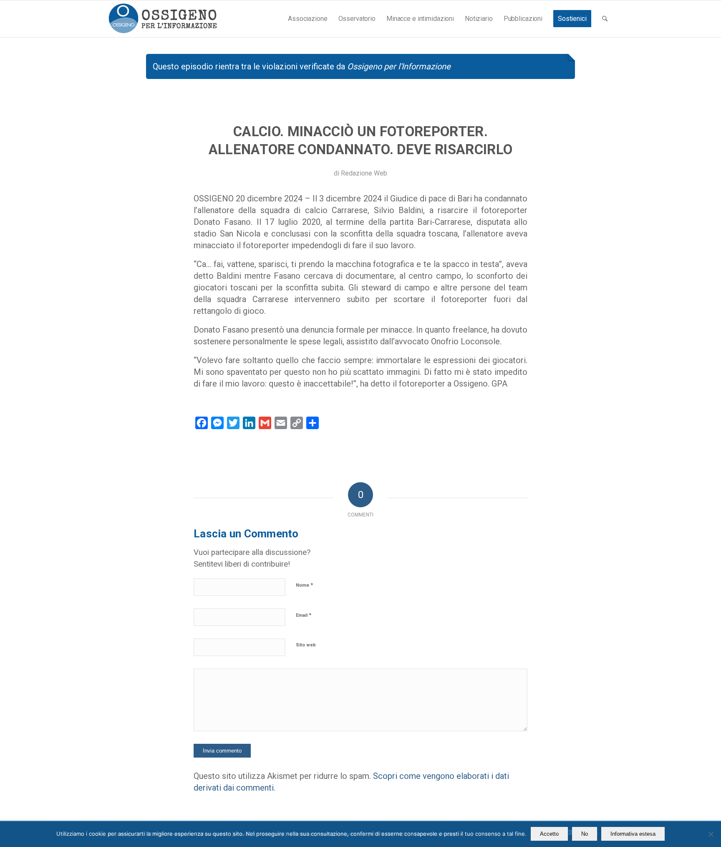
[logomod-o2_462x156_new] (162, 18)
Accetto (549, 834)
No (584, 834)
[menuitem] (307, 18)
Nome (304, 585)
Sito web (306, 645)
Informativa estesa (632, 834)
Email (303, 615)
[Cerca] (605, 18)
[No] (710, 834)
